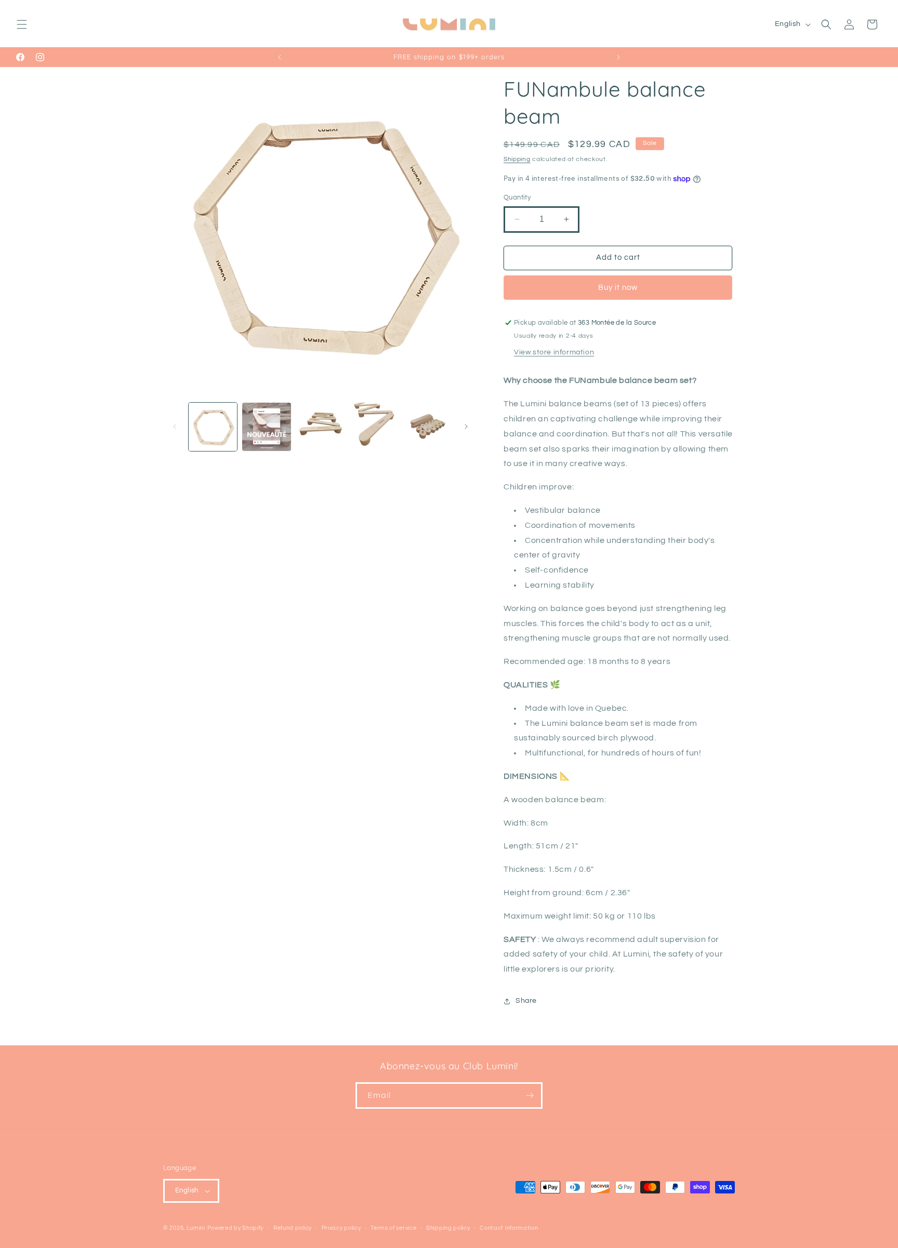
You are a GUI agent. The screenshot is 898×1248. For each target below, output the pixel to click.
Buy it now (618, 287)
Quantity (517, 197)
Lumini (196, 1228)
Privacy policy (341, 1228)
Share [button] (526, 1000)
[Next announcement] (618, 57)
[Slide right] (466, 426)
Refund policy (292, 1228)
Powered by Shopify (235, 1228)
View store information (554, 352)
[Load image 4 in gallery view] (374, 427)
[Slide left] (174, 426)
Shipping (517, 159)
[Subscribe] (529, 1095)
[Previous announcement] (279, 57)
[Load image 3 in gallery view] (320, 427)
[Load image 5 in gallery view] (428, 427)
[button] (21, 24)
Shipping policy (448, 1228)
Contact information (509, 1228)
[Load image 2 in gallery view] (266, 427)
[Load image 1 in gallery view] (213, 427)
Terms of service (393, 1228)
